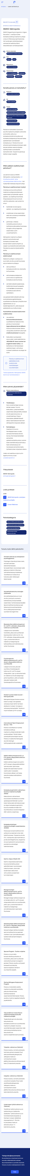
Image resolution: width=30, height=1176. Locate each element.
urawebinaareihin (9, 458)
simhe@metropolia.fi (9, 476)
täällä (22, 1165)
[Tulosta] (17, 22)
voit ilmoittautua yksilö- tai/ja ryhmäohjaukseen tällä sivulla (12, 179)
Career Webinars (12, 504)
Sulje (14, 1171)
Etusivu (3, 6)
